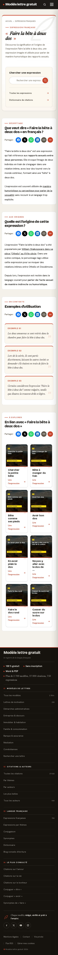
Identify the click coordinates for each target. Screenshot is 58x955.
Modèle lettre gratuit (21, 4)
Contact (26, 937)
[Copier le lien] (50, 140)
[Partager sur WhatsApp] (31, 140)
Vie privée (38, 937)
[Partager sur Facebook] (18, 140)
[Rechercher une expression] (45, 80)
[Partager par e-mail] (44, 140)
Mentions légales (11, 937)
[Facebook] (7, 925)
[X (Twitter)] (14, 925)
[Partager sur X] (24, 140)
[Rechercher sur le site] (44, 4)
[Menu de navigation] (51, 4)
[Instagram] (28, 925)
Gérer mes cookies (26, 943)
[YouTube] (21, 925)
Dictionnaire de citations (29, 100)
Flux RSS (9, 943)
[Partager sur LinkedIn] (37, 140)
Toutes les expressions (29, 93)
